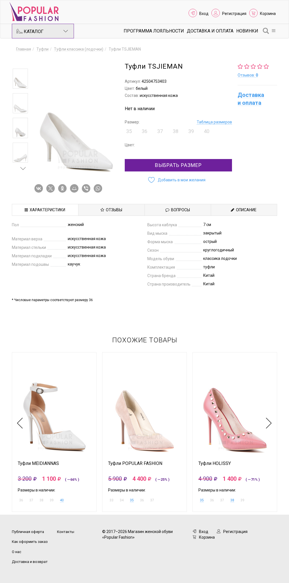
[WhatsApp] (99, 188)
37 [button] (160, 131)
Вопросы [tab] (179, 210)
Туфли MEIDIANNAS (38, 463)
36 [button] (144, 131)
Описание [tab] (245, 210)
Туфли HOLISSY (214, 463)
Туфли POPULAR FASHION (135, 463)
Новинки (247, 31)
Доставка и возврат (30, 562)
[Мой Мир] (75, 188)
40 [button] (206, 131)
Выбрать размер (178, 165)
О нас (16, 552)
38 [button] (175, 131)
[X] (51, 188)
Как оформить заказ (30, 542)
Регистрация (234, 13)
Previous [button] (23, 60)
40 (62, 500)
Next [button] (23, 168)
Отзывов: (248, 75)
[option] (20, 79)
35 (132, 500)
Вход (204, 13)
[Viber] (87, 188)
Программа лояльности (154, 31)
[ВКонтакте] (39, 188)
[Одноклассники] (63, 188)
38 (232, 500)
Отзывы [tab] (113, 210)
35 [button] (129, 131)
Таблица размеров (214, 122)
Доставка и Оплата (210, 31)
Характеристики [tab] (46, 210)
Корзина (268, 13)
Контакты (65, 532)
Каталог (33, 31)
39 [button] (191, 131)
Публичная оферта (28, 532)
